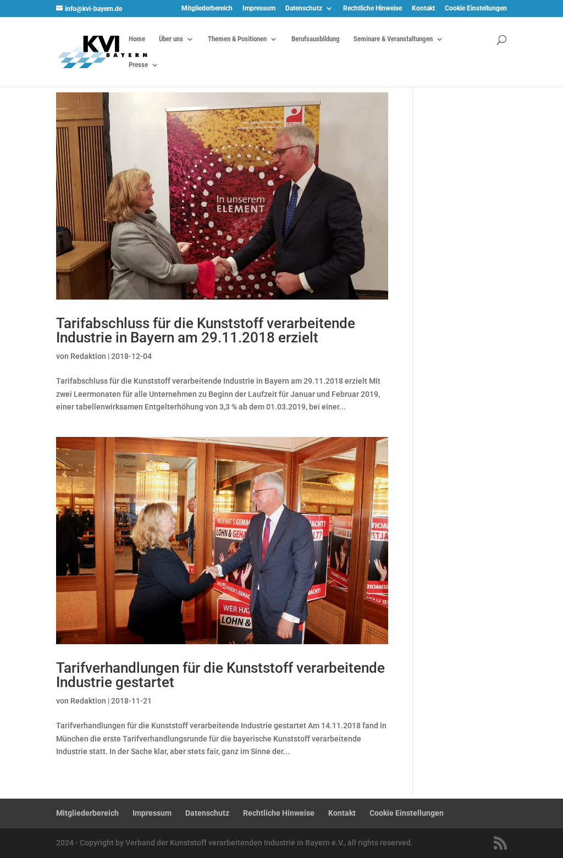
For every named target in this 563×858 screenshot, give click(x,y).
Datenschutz (303, 8)
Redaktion (88, 356)
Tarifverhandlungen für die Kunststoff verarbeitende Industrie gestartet (220, 675)
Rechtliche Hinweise (372, 8)
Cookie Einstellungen (476, 8)
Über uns (171, 39)
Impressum (258, 8)
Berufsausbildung (315, 39)
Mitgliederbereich (207, 8)
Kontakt (423, 8)
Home (137, 39)
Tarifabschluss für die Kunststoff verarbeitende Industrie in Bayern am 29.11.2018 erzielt (205, 330)
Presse (138, 65)
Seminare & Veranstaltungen (393, 39)
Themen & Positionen (237, 39)
